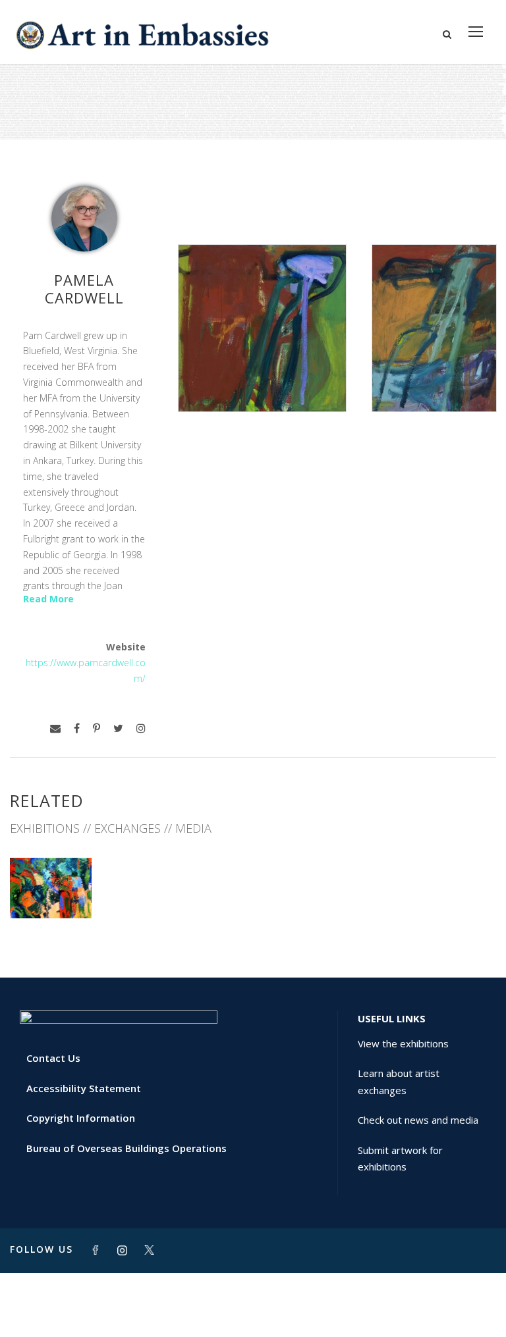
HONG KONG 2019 (50, 883)
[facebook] (77, 728)
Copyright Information (80, 1117)
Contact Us (53, 1057)
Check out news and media (418, 1119)
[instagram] (141, 728)
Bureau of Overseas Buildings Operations (126, 1148)
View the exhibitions (403, 1043)
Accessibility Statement (83, 1088)
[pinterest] (96, 728)
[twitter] (118, 728)
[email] (55, 728)
